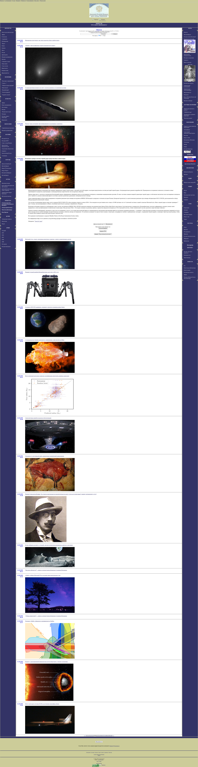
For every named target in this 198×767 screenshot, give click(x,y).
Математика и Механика (189, 140)
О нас (13, 0)
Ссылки (102, 752)
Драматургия (5, 54)
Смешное (186, 199)
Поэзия (3, 52)
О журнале (186, 212)
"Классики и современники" (8, 81)
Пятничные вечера (6, 183)
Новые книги (4, 63)
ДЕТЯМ (8, 216)
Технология (186, 142)
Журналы (186, 234)
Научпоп (186, 174)
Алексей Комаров (100, 759)
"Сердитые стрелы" (6, 94)
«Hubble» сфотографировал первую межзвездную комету (40, 45)
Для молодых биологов (190, 163)
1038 (106, 735)
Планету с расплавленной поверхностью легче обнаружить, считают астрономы (46, 661)
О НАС (190, 203)
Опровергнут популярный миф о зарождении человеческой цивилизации (44, 456)
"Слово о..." (4, 83)
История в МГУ (5, 140)
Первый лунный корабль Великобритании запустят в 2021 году (42, 272)
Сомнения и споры (6, 61)
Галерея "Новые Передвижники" (99, 754)
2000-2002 (190, 64)
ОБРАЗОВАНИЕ (190, 122)
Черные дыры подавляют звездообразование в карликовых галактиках (43, 123)
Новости (23, 0)
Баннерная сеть (187, 255)
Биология (186, 135)
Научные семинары (188, 100)
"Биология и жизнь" (188, 118)
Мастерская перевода (6, 196)
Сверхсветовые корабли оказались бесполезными (38, 418)
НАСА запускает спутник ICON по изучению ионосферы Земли (42, 704)
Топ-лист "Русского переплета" (188, 252)
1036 (100, 735)
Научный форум (5, 166)
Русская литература (188, 148)
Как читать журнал (188, 214)
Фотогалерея (4, 107)
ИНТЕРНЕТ (190, 247)
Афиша (3, 34)
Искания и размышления (7, 57)
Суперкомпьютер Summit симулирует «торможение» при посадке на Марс (44, 340)
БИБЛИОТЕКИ (190, 167)
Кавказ (3, 45)
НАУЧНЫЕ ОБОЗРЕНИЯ (190, 104)
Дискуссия (42, 0)
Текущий (4, 230)
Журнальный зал (5, 73)
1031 (87, 735)
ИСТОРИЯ (8, 134)
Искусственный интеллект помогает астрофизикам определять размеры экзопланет (47, 376)
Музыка (3, 109)
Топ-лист (36, 0)
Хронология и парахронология (5, 146)
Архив (99, 752)
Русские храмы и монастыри (5, 117)
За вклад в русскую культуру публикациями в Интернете (8, 204)
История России (5, 138)
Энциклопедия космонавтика (187, 86)
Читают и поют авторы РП (189, 182)
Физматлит (186, 94)
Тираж (185, 219)
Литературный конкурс (7, 207)
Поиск (185, 227)
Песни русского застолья (189, 195)
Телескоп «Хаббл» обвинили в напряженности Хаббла (39, 621)
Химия (185, 146)
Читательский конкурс (7, 209)
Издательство (5, 68)
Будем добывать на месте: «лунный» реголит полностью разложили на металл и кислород (49, 545)
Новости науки (187, 270)
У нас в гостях (5, 66)
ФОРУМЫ (7, 159)
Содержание (8, 0)
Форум (3, 223)
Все (184, 265)
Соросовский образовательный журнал (189, 132)
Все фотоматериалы (6, 246)
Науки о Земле (187, 137)
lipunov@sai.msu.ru (114, 746)
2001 (3, 237)
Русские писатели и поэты (189, 236)
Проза (3, 50)
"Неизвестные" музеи (6, 111)
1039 (108, 735)
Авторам (186, 210)
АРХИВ (8, 227)
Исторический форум (6, 172)
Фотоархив (4, 244)
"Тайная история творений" (8, 85)
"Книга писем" (5, 87)
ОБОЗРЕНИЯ (8, 77)
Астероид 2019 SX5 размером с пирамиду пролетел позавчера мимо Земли (45, 307)
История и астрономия (189, 57)
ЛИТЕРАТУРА (8, 28)
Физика (185, 144)
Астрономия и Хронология (7, 148)
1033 (92, 735)
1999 (3, 241)
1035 (97, 735)
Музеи (185, 190)
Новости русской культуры (8, 32)
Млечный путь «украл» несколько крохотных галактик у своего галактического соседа (48, 239)
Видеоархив (4, 120)
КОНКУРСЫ (8, 200)
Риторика (4, 114)
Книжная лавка (5, 70)
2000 (3, 239)
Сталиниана (4, 155)
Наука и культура (187, 62)
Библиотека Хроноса (188, 171)
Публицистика (5, 41)
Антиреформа (187, 129)
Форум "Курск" (5, 170)
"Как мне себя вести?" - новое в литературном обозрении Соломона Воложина (46, 570)
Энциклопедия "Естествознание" (188, 89)
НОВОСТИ (190, 261)
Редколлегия (186, 207)
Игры (185, 192)
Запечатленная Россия (6, 153)
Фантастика (4, 221)
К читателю (4, 36)
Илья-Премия (5, 212)
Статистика (106, 752)
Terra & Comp (38, 221)
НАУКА (190, 28)
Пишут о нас (186, 216)
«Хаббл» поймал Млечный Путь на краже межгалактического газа (42, 575)
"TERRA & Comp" (188, 112)
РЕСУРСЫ (190, 223)
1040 (111, 735)
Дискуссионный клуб (6, 163)
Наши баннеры (187, 257)
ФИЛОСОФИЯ (7, 124)
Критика (3, 59)
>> (113, 735)
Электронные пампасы (7, 219)
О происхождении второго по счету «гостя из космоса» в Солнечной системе (45, 87)
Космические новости (188, 83)
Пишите (18, 0)
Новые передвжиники (6, 105)
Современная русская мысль (8, 128)
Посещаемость (187, 231)
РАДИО (190, 178)
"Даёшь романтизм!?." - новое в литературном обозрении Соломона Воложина (46, 616)
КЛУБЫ (8, 179)
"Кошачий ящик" (5, 90)
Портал (2, 0)
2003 (3, 232)
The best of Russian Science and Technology (190, 278)
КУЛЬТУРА (8, 98)
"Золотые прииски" (6, 92)
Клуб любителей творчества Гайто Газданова (8, 189)
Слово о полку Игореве (7, 143)
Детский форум (5, 175)
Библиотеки (186, 241)
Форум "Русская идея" (6, 168)
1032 (89, 735)
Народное (186, 197)
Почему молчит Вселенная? (190, 36)
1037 (103, 735)
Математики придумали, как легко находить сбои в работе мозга (42, 40)
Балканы (3, 48)
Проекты (186, 229)
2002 (3, 235)
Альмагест (4, 151)
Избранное (186, 238)
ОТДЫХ (190, 186)
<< (84, 735)
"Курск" (3, 43)
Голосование (30, 0)
